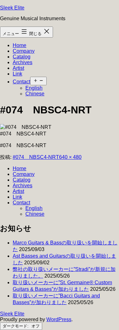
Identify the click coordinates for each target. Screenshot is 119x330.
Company (24, 51)
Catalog (21, 56)
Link (17, 73)
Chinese (34, 93)
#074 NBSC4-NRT (36, 157)
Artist (18, 68)
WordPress (58, 319)
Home (19, 45)
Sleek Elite (12, 7)
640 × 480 (70, 157)
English (34, 88)
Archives (22, 62)
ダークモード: (16, 326)
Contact (21, 81)
